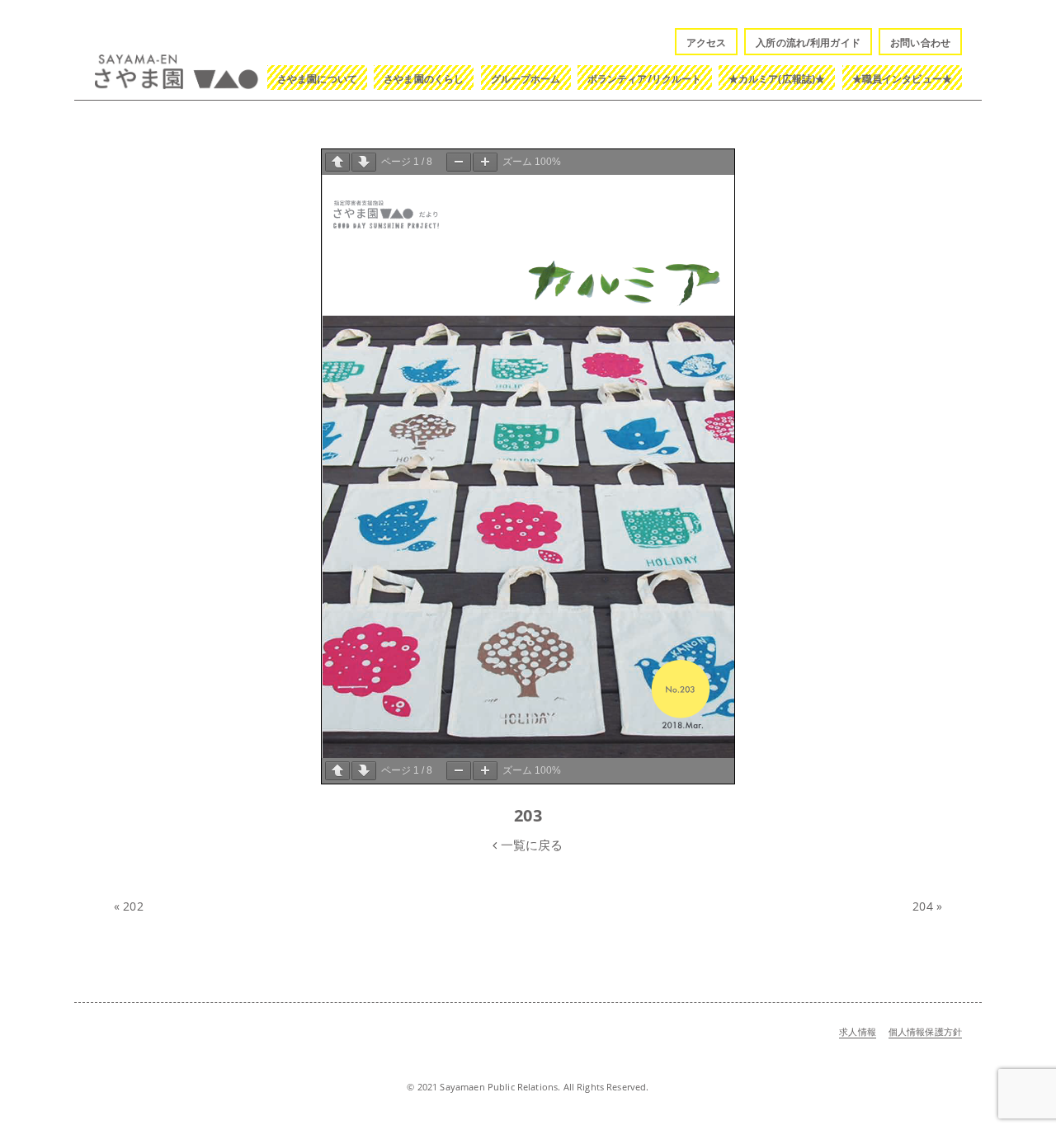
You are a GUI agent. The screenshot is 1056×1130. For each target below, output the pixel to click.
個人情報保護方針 (925, 1031)
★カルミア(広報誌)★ (777, 79)
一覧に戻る (530, 844)
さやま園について (317, 79)
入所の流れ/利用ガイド (808, 42)
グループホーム (526, 79)
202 (133, 906)
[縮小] (458, 162)
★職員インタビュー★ (902, 79)
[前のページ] (337, 162)
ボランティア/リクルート (644, 79)
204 (922, 906)
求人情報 (857, 1031)
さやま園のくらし (424, 79)
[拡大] (485, 162)
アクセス (706, 42)
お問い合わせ (920, 42)
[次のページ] (363, 162)
